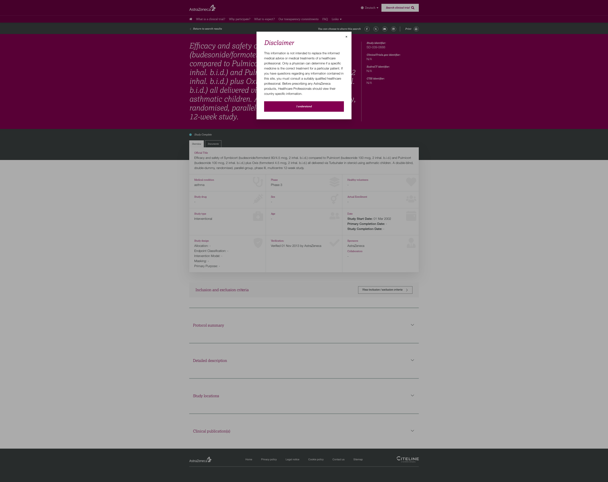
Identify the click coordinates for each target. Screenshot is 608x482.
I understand (304, 106)
